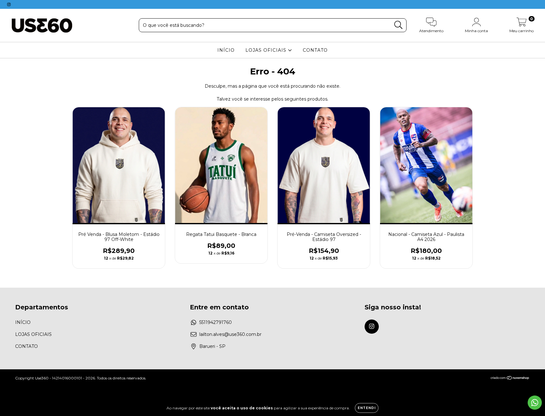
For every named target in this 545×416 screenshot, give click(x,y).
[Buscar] (398, 25)
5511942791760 (215, 322)
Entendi (367, 408)
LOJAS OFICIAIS (266, 50)
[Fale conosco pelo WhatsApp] (535, 402)
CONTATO (315, 50)
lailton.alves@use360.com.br (230, 334)
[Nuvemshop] (510, 378)
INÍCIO (226, 50)
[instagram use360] (9, 4)
